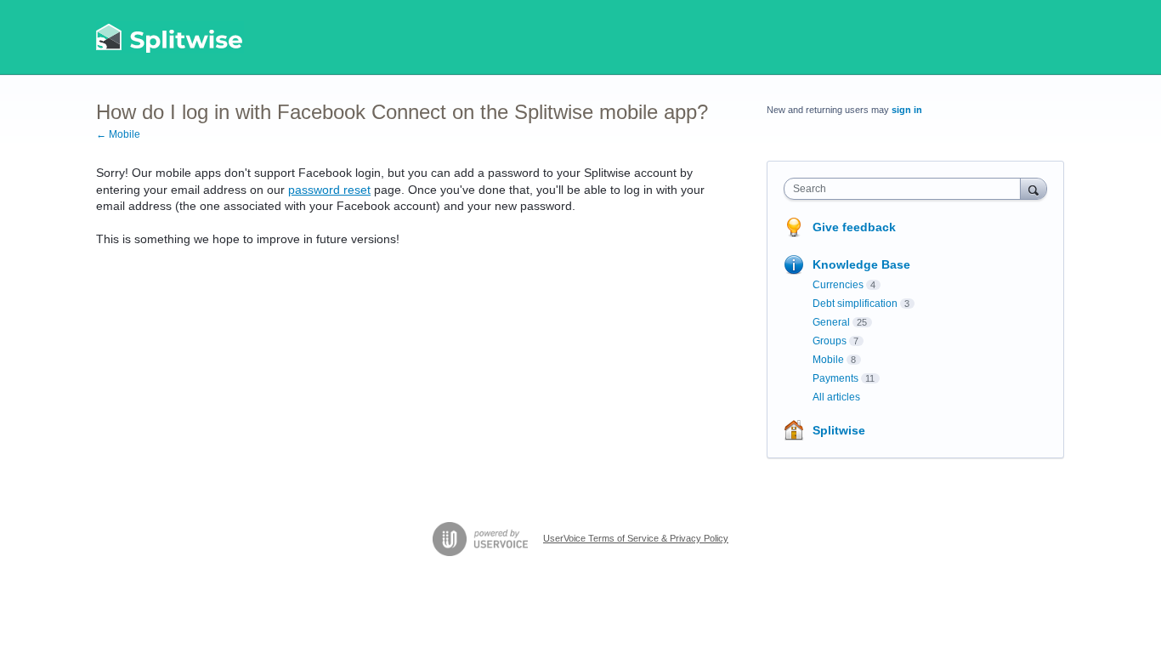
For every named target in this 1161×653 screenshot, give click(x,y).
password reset (329, 189)
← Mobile (118, 134)
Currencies (838, 285)
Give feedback (854, 227)
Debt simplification (855, 303)
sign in (907, 110)
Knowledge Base (861, 264)
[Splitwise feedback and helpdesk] (170, 37)
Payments (835, 378)
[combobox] (906, 189)
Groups (830, 341)
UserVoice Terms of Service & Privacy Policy (635, 538)
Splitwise (839, 430)
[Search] (1033, 188)
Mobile (828, 360)
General (831, 322)
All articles (836, 397)
